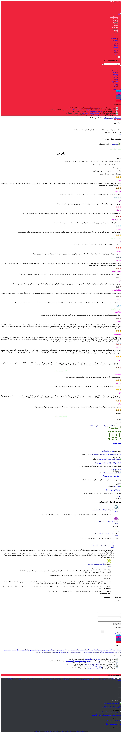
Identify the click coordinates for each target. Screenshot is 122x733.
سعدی (98, 652)
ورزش (83, 678)
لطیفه (91, 426)
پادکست (115, 29)
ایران (67, 649)
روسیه (107, 652)
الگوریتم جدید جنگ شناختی (92, 108)
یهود (101, 678)
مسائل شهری (77, 678)
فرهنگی (115, 23)
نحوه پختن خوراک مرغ (113, 490)
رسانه (113, 652)
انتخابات (85, 650)
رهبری (110, 652)
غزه (81, 652)
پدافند (45, 652)
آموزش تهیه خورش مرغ (94, 667)
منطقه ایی (40, 678)
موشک (66, 652)
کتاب (37, 652)
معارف (116, 25)
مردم (69, 652)
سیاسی (115, 20)
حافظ (9, 650)
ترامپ (51, 650)
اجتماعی (115, 22)
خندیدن (101, 426)
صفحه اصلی (114, 17)
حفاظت (6, 650)
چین (39, 652)
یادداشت (97, 678)
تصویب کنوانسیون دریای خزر (90, 113)
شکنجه (88, 652)
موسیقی (46, 678)
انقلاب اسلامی (74, 650)
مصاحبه (92, 678)
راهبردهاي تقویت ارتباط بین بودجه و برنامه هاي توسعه (105, 454)
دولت (116, 652)
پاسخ (116, 511)
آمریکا (119, 650)
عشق (84, 652)
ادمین (112, 545)
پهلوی (42, 652)
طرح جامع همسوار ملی (95, 111)
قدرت (72, 652)
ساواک (102, 652)
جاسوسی (44, 650)
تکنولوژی (115, 27)
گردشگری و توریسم (66, 678)
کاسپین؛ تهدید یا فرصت (95, 114)
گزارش (87, 678)
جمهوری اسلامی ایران (26, 650)
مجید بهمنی (115, 144)
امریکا (90, 650)
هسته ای (61, 652)
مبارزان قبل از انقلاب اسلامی (14, 678)
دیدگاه (116, 30)
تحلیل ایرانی (114, 70)
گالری (116, 32)
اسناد (104, 650)
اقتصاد (96, 650)
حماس (119, 652)
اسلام (107, 650)
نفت (56, 678)
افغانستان (100, 650)
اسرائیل (112, 649)
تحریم (62, 650)
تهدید (48, 650)
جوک (105, 426)
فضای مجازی (77, 652)
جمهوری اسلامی (37, 650)
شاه (91, 652)
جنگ (18, 650)
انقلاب (81, 650)
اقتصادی (115, 18)
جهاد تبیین (13, 650)
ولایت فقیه (49, 652)
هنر (59, 678)
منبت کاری (27, 678)
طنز (111, 118)
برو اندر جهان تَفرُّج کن (107, 451)
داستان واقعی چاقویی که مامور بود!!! (108, 463)
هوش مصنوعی (55, 652)
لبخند (94, 426)
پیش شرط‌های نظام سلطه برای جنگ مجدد (78, 109)
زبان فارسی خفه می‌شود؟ (112, 476)
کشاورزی (52, 678)
